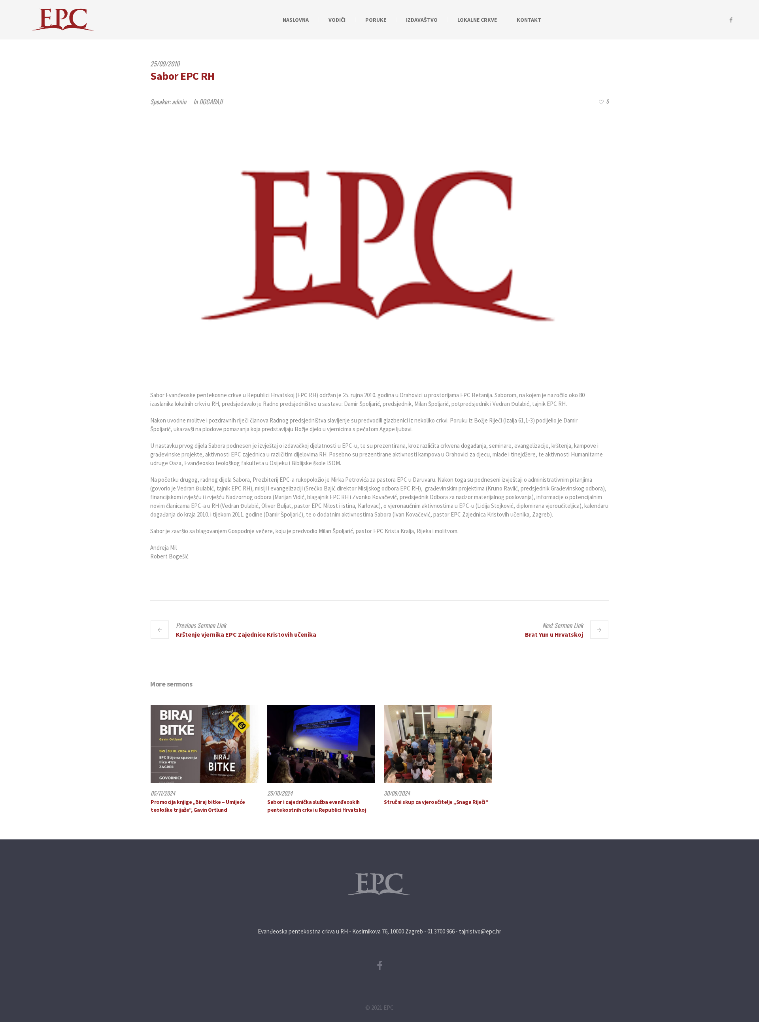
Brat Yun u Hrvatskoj (554, 634)
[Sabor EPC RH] (379, 246)
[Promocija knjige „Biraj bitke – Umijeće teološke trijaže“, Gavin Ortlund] (205, 744)
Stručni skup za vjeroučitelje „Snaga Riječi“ (436, 801)
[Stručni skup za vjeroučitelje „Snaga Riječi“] (438, 744)
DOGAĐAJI (211, 101)
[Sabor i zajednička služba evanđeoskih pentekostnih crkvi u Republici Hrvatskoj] (321, 744)
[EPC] (379, 884)
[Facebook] (731, 20)
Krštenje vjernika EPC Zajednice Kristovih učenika (246, 634)
